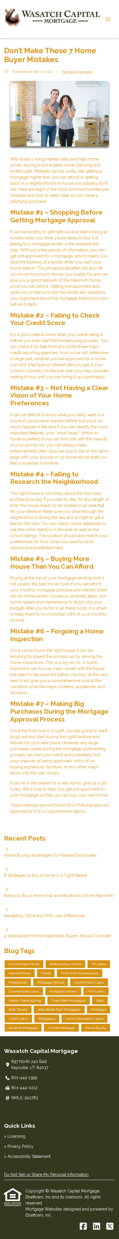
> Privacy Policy (19, 1146)
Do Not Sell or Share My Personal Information (46, 1174)
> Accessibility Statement (27, 1156)
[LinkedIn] (97, 1226)
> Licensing (14, 1136)
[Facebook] (83, 1226)
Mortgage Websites (44, 1209)
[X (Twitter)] (110, 1226)
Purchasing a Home (77, 72)
